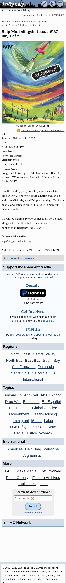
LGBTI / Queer (22, 427)
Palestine (51, 449)
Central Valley (44, 354)
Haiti (28, 449)
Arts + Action (51, 395)
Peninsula (46, 367)
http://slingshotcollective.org (16, 241)
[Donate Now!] (33, 293)
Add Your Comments (19, 258)
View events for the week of (44, 15)
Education (31, 402)
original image (24, 125)
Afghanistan (33, 455)
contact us (47, 320)
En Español (51, 402)
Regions (10, 346)
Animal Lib (13, 395)
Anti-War (31, 395)
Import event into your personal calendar (42, 130)
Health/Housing (44, 414)
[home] (31, 4)
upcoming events (46, 334)
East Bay (6, 21)
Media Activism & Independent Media (21, 25)
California (39, 373)
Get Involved (50, 471)
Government (19, 414)
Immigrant (21, 421)
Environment (19, 408)
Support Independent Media (27, 267)
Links (44, 484)
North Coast (20, 354)
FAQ (8, 471)
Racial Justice (25, 433)
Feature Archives (46, 477)
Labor (48, 421)
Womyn (45, 433)
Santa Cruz (20, 373)
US (52, 373)
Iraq (38, 449)
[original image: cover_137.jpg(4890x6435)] (33, 82)
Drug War (13, 402)
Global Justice (44, 408)
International (33, 379)
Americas (15, 449)
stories (23, 334)
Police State (46, 427)
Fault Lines (27, 484)
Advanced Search (33, 512)
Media (36, 421)
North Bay (14, 360)
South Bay (51, 360)
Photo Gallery (17, 477)
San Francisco (23, 367)
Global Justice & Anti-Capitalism (30, 21)
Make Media (26, 471)
